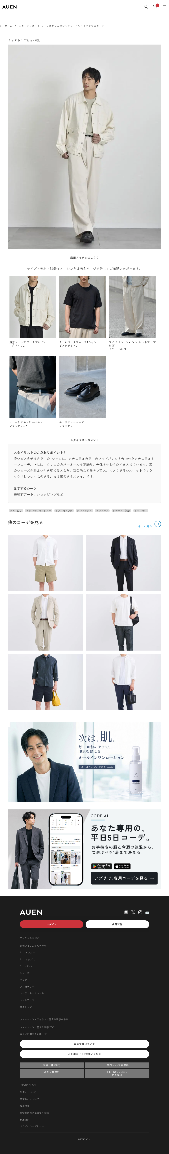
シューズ (103, 510)
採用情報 (24, 1106)
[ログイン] (145, 7)
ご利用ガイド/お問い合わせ (84, 1054)
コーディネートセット (32, 993)
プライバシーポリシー (32, 1126)
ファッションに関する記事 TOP (37, 1027)
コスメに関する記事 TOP (33, 1034)
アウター (30, 952)
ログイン (51, 924)
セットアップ (27, 1000)
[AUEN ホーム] (9, 7)
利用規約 (24, 1119)
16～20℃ (17, 510)
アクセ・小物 (64, 510)
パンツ (29, 966)
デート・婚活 (122, 510)
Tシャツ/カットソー (39, 510)
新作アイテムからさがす (33, 946)
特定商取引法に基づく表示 (34, 1113)
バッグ (23, 979)
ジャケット (85, 510)
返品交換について (84, 1044)
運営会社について (29, 1099)
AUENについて (28, 1092)
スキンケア (26, 1007)
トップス (30, 959)
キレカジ (141, 510)
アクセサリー (27, 986)
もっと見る (145, 526)
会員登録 (117, 924)
